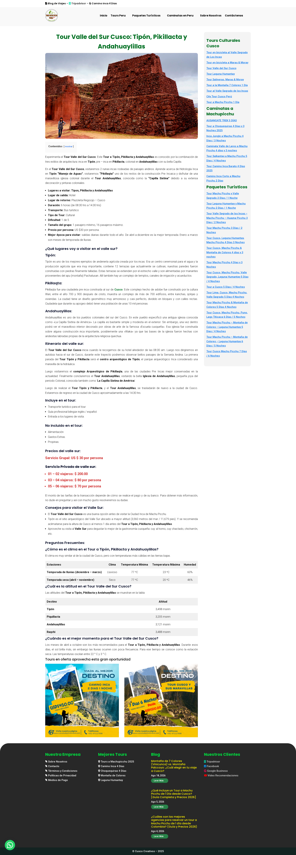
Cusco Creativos (145, 851)
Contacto (53, 766)
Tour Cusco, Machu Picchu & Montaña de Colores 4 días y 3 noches (224, 252)
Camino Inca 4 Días (112, 766)
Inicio (103, 15)
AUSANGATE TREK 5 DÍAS (221, 120)
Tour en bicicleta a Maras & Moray (227, 62)
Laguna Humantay (112, 780)
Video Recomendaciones (223, 775)
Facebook (213, 766)
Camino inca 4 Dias (104, 3)
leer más (159, 780)
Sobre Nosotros (210, 15)
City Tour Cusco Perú (219, 96)
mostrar (68, 146)
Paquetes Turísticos (146, 15)
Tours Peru (118, 15)
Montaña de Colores (113, 775)
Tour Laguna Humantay (220, 73)
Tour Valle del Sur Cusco (221, 68)
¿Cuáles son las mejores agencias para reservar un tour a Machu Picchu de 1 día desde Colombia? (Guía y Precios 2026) (174, 822)
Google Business (217, 770)
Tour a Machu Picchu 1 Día (222, 102)
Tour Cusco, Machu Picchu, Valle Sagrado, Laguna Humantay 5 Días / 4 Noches (227, 277)
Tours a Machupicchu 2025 (117, 761)
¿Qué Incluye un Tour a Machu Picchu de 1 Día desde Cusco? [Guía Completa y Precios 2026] (173, 794)
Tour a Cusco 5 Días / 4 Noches (225, 286)
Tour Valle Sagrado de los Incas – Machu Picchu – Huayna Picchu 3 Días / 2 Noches (227, 218)
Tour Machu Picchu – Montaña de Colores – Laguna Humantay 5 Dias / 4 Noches (227, 327)
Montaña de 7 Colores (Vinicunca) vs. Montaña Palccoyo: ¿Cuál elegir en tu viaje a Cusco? (174, 766)
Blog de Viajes (57, 3)
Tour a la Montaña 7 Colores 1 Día (227, 85)
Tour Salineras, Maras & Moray (225, 79)
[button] (10, 845)
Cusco (118, 289)
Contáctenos (234, 15)
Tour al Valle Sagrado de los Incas (227, 90)
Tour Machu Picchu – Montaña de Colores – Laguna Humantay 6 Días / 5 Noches (227, 341)
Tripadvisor (213, 761)
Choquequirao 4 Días (113, 770)
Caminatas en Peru (180, 15)
